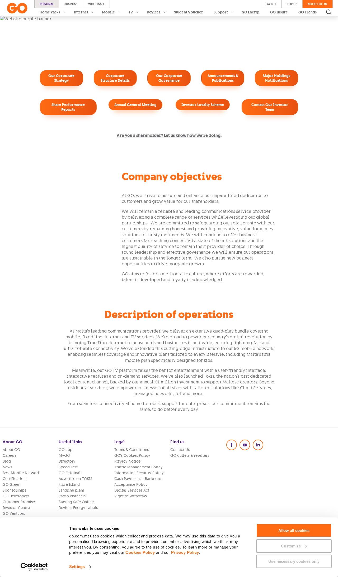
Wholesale (96, 4)
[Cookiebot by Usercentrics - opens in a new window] (34, 567)
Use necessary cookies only (294, 561)
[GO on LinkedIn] (258, 445)
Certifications (15, 478)
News (7, 467)
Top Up (292, 4)
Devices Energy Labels (78, 507)
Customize (291, 546)
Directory (67, 461)
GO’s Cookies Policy (132, 455)
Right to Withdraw (130, 496)
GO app (65, 449)
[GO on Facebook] (231, 445)
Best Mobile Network (21, 472)
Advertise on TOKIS (75, 478)
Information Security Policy (139, 472)
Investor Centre (16, 507)
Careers (9, 455)
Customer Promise (19, 501)
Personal (47, 4)
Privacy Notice (127, 461)
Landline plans (71, 490)
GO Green (11, 484)
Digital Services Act (131, 490)
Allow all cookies (293, 530)
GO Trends (307, 12)
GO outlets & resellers (189, 455)
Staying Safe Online (76, 501)
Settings (77, 566)
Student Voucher (188, 12)
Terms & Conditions (131, 449)
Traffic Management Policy (138, 467)
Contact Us (180, 449)
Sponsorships (14, 490)
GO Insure (279, 12)
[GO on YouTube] (245, 445)
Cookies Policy (140, 552)
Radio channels (72, 496)
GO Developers (16, 496)
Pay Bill (271, 4)
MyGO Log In (317, 4)
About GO (11, 449)
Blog (7, 461)
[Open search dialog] (329, 12)
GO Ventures (14, 513)
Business (70, 4)
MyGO (64, 455)
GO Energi (251, 12)
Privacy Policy (185, 552)
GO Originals (70, 472)
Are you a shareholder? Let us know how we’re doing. (169, 135)
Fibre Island (69, 484)
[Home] (17, 8)
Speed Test (68, 467)
